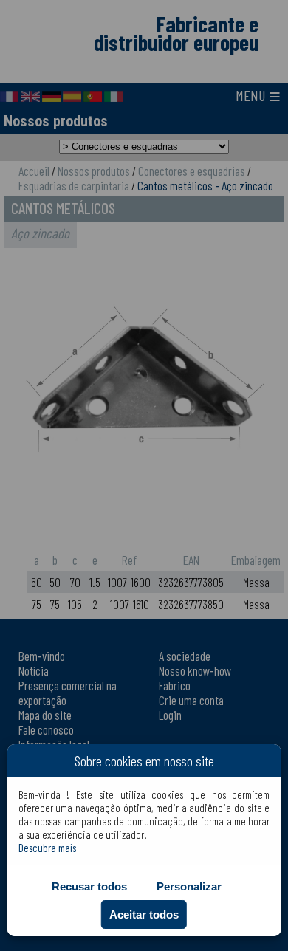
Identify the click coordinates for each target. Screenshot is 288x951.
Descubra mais (47, 847)
